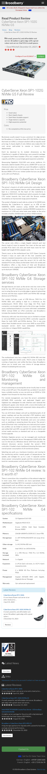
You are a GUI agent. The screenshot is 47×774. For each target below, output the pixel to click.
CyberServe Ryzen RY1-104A (14, 595)
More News (6, 671)
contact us (30, 680)
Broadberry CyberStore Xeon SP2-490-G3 (17, 723)
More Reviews (7, 735)
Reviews (17, 30)
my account (21, 680)
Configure (41, 56)
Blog (10, 30)
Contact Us (24, 749)
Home (4, 30)
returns (13, 680)
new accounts (40, 680)
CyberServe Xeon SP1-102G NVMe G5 (17, 609)
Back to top (41, 769)
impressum (6, 680)
